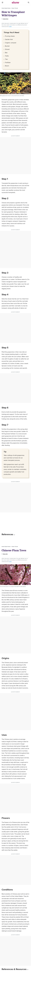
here (10, 26)
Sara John (5, 554)
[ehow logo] (15, 2)
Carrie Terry (5, 19)
